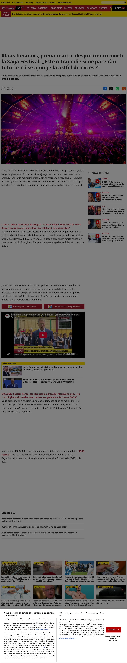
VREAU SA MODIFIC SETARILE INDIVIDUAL (112, 638)
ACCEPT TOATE (113, 630)
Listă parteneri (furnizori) (67, 638)
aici (44, 647)
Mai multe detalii (42, 629)
